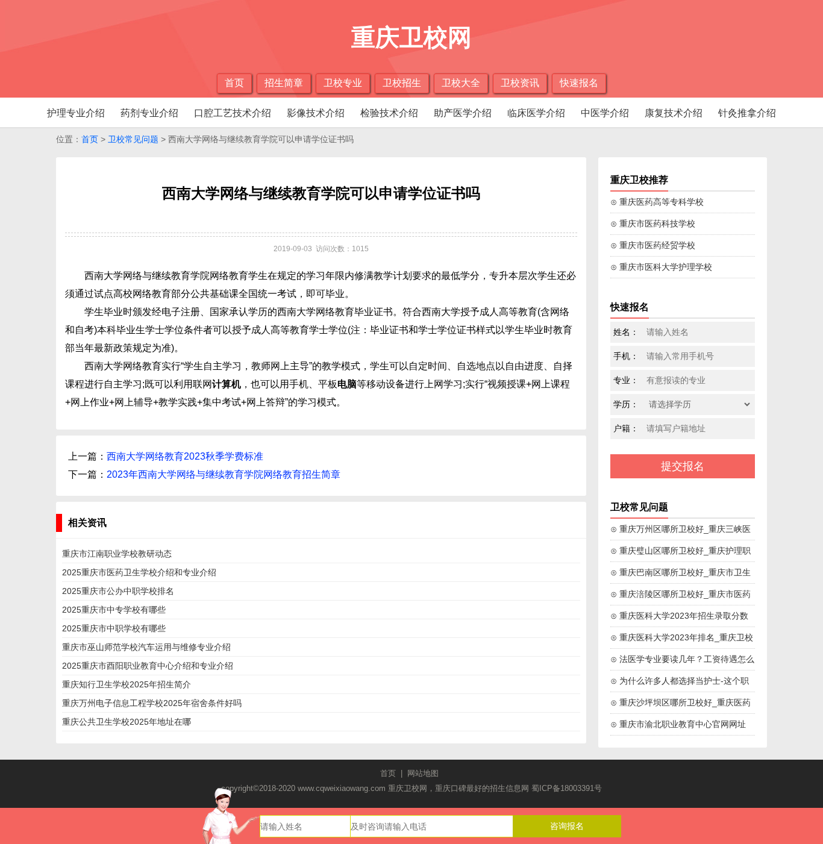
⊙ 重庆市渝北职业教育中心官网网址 (678, 724)
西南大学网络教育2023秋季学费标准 (185, 456)
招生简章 (283, 83)
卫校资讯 (520, 83)
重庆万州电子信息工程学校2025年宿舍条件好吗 (152, 703)
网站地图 (423, 773)
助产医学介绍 (463, 113)
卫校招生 (402, 83)
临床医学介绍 (536, 113)
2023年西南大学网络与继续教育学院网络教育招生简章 (223, 474)
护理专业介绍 (76, 113)
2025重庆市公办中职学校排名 (118, 591)
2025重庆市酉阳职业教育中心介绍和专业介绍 (147, 666)
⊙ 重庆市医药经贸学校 (652, 245)
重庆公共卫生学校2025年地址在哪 (126, 722)
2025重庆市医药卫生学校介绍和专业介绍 (139, 572)
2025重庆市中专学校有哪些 (114, 609)
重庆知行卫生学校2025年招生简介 (126, 684)
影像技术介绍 (316, 113)
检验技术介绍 (389, 113)
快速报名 (579, 83)
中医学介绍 (605, 113)
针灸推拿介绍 (747, 113)
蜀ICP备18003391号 (566, 788)
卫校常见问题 (133, 139)
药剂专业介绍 (149, 113)
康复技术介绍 (674, 113)
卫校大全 (461, 83)
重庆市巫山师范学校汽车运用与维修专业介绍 (146, 647)
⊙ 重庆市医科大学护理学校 (661, 267)
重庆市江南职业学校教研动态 (117, 553)
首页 (234, 83)
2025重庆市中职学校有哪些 (114, 628)
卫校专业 (343, 83)
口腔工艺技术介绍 (232, 113)
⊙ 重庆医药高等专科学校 (657, 202)
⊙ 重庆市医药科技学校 (652, 223)
